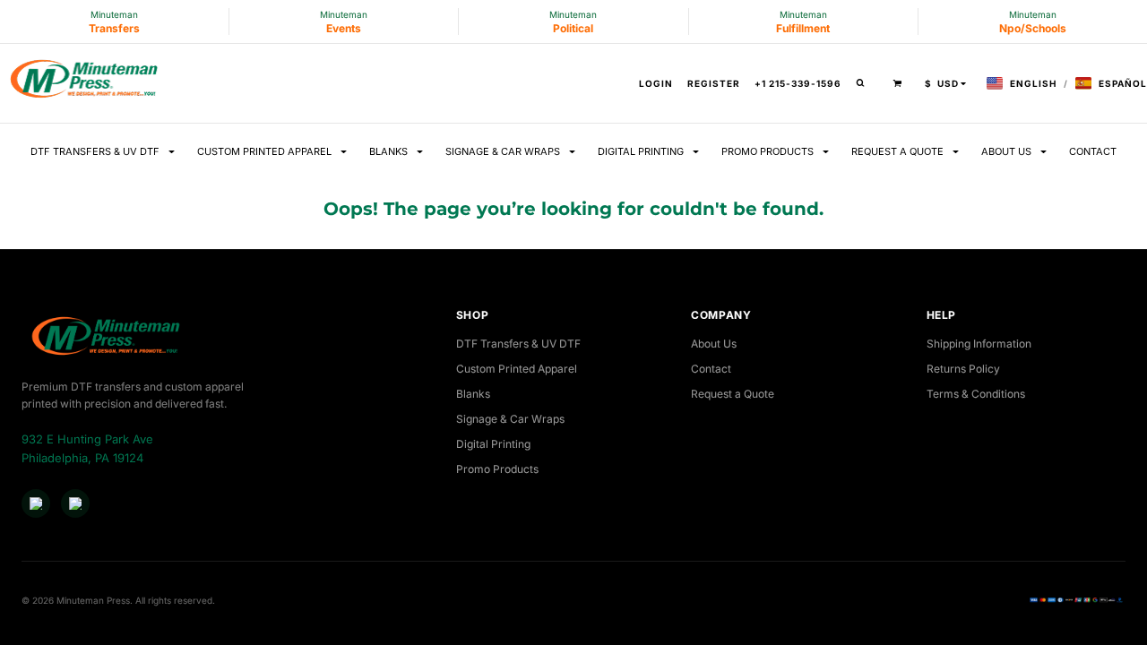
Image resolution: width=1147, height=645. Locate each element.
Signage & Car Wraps (510, 419)
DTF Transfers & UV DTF (518, 343)
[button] (865, 83)
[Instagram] (75, 503)
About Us (714, 343)
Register (713, 83)
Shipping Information (979, 343)
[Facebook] (36, 503)
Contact (711, 368)
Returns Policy (963, 368)
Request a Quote (732, 393)
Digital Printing (493, 444)
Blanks (473, 393)
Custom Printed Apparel (516, 368)
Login (656, 83)
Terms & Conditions (976, 393)
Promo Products (497, 469)
